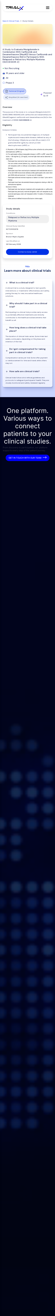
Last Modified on (13, 241)
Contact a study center (27, 252)
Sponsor (9, 233)
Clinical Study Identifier (15, 226)
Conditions (10, 213)
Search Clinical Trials (11, 21)
